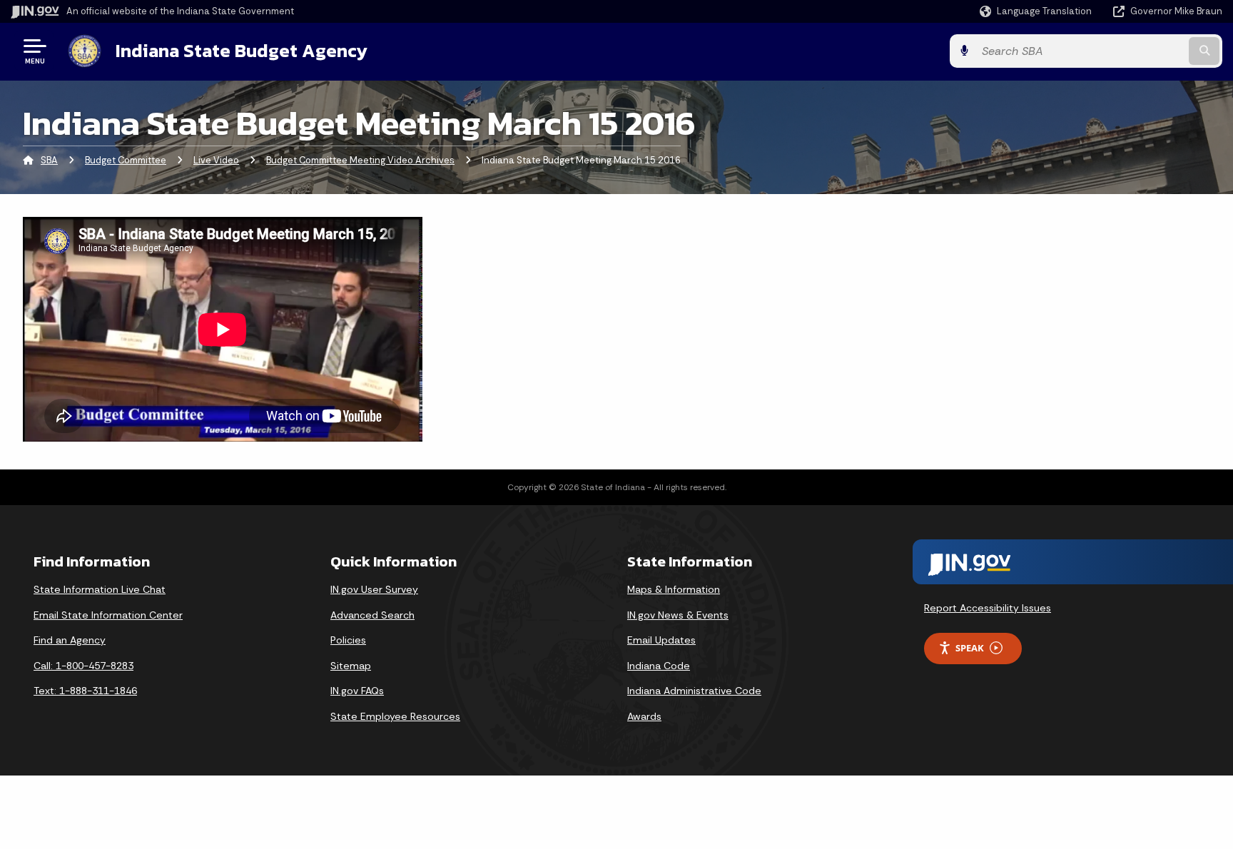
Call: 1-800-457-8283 (83, 665)
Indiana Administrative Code (694, 690)
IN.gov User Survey (374, 589)
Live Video (216, 160)
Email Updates (661, 640)
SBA (49, 160)
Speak (969, 647)
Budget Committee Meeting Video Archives (360, 160)
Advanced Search (372, 615)
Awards (644, 716)
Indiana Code (658, 665)
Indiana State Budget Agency (241, 50)
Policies (348, 640)
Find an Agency (70, 640)
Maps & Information (673, 589)
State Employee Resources (395, 716)
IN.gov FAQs (357, 690)
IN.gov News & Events (678, 615)
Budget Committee (125, 160)
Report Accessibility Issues (987, 607)
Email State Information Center (108, 615)
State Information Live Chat (100, 589)
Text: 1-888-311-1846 (85, 690)
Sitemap (350, 665)
